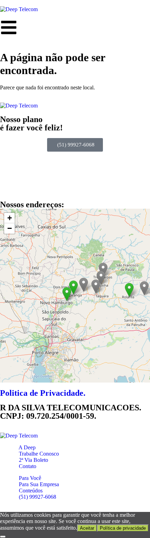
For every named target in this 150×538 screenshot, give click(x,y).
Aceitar (87, 528)
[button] (129, 290)
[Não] (3, 537)
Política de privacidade (123, 528)
